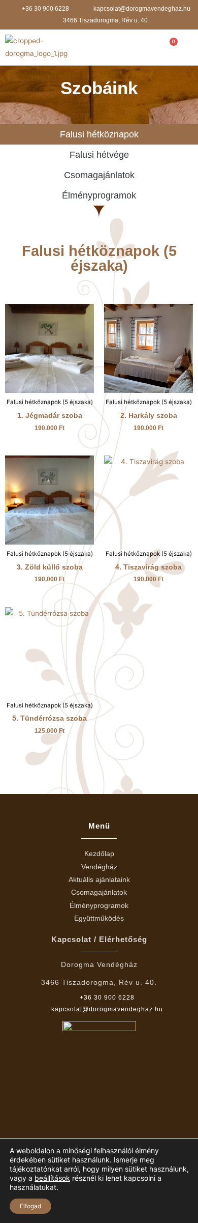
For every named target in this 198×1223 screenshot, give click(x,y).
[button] (139, 47)
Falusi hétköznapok (99, 134)
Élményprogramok (99, 195)
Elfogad (30, 1206)
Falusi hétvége (99, 155)
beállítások (52, 1178)
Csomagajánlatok (99, 175)
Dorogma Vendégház (99, 964)
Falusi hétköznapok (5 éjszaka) (99, 258)
